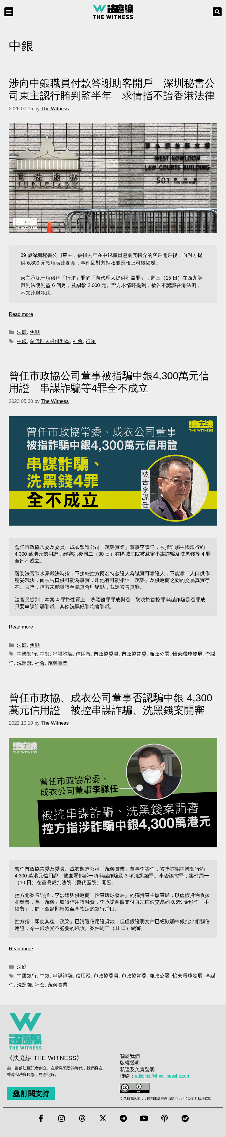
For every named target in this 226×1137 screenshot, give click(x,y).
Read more (21, 314)
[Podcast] (164, 1118)
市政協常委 (134, 654)
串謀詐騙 (63, 654)
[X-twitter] (102, 1118)
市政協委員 (106, 654)
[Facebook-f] (41, 1118)
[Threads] (82, 1118)
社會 (78, 341)
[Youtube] (144, 1118)
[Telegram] (123, 1118)
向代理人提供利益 (50, 341)
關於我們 (130, 1056)
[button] (8, 11)
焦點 (35, 332)
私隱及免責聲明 (137, 1069)
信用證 (83, 654)
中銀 (22, 341)
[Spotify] (185, 1118)
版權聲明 (130, 1063)
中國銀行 (27, 654)
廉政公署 (159, 654)
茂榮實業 (58, 663)
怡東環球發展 (187, 654)
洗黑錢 (24, 663)
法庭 (22, 332)
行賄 (91, 341)
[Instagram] (61, 1118)
